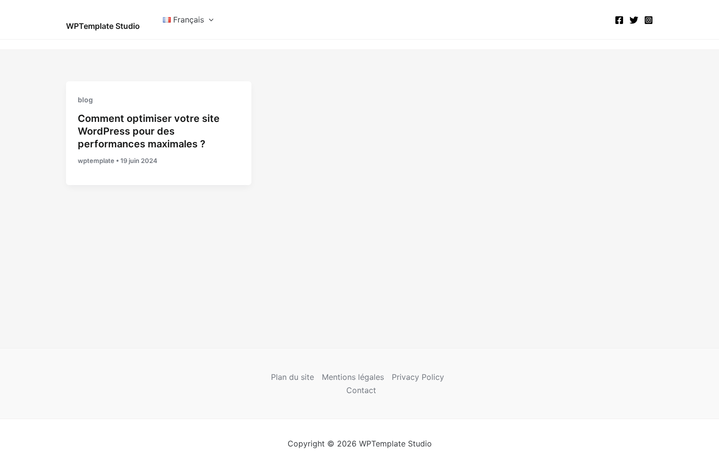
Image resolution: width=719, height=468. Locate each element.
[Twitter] (633, 20)
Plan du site (292, 377)
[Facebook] (619, 20)
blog (85, 99)
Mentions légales (353, 377)
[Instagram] (648, 20)
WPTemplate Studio (103, 26)
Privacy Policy (418, 377)
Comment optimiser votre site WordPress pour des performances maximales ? (149, 131)
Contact (361, 390)
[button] (209, 19)
